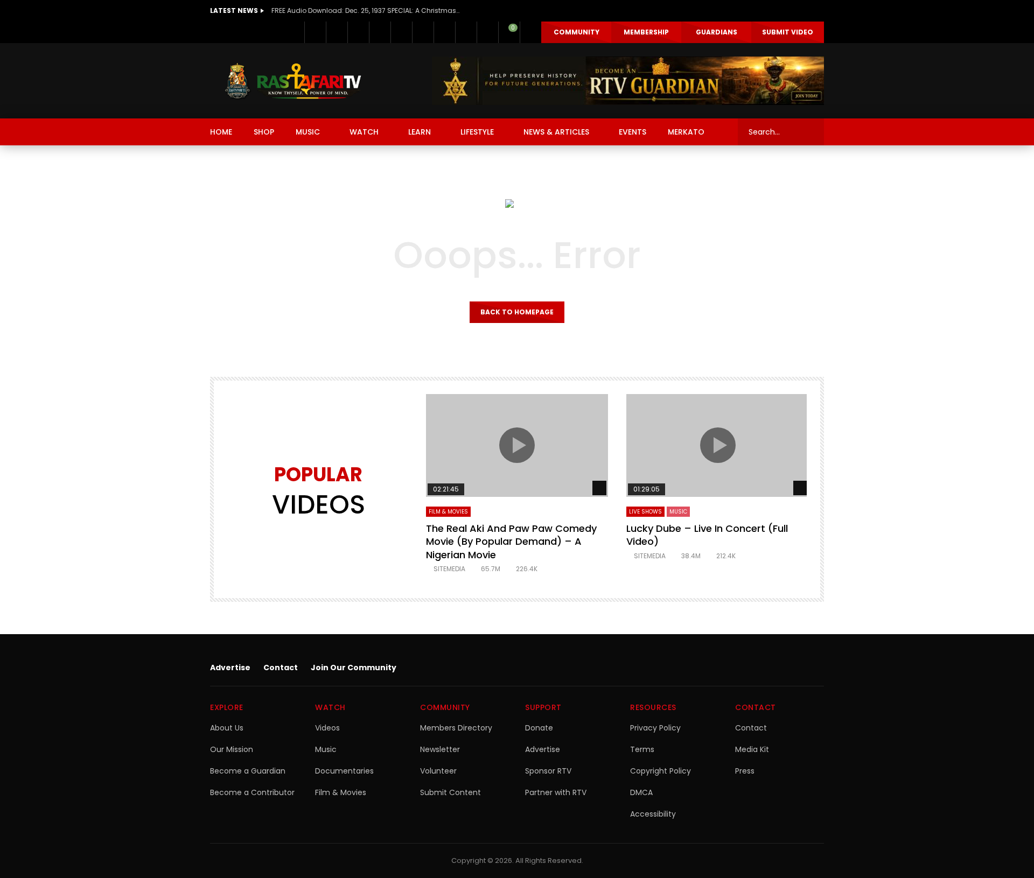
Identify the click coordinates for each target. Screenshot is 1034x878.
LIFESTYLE (477, 132)
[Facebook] (315, 32)
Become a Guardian (247, 770)
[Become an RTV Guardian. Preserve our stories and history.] (628, 81)
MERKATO (686, 132)
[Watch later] (466, 32)
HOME (221, 132)
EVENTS (632, 132)
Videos (327, 727)
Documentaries (344, 770)
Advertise (230, 667)
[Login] (530, 32)
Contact (280, 667)
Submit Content (450, 792)
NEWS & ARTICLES (556, 132)
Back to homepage (517, 312)
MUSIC (308, 132)
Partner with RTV (555, 792)
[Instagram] (423, 32)
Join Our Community (353, 667)
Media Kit (752, 749)
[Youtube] (401, 32)
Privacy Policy (655, 727)
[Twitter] (336, 32)
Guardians (716, 32)
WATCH (364, 132)
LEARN (419, 132)
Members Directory (456, 727)
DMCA (641, 792)
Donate (539, 727)
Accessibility (653, 814)
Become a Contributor (252, 792)
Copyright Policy (660, 770)
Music (326, 749)
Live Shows (645, 512)
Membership (646, 32)
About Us (226, 727)
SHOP (264, 132)
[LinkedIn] (358, 32)
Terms (642, 749)
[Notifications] (487, 32)
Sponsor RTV (548, 770)
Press (744, 770)
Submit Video (787, 32)
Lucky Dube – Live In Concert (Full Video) (707, 535)
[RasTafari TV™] (293, 81)
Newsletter (440, 749)
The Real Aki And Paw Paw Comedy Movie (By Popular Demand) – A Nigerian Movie (511, 541)
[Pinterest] (379, 32)
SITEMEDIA (449, 568)
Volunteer (438, 770)
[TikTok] (444, 32)
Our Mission (231, 749)
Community (576, 32)
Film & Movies (448, 512)
